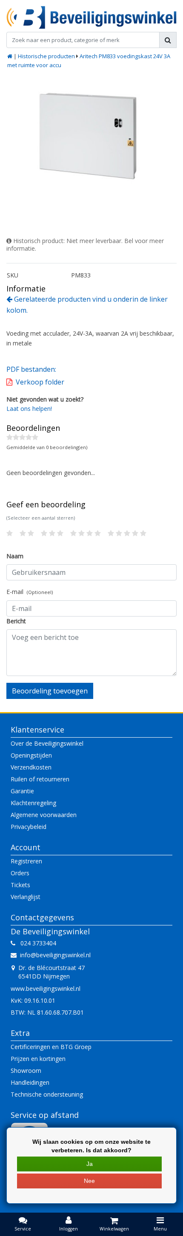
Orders (20, 873)
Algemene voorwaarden (44, 815)
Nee (89, 1180)
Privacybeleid (28, 827)
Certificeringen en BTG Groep (51, 1047)
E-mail (29, 592)
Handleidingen (30, 1082)
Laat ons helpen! (29, 408)
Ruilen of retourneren (40, 779)
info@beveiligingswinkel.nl (55, 955)
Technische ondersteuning (47, 1094)
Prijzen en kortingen (38, 1059)
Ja (89, 1163)
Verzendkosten (31, 767)
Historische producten (46, 56)
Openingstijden (31, 755)
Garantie (22, 791)
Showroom (26, 1070)
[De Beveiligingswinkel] (91, 17)
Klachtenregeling (33, 803)
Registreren (26, 861)
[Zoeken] (168, 40)
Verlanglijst (25, 897)
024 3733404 (35, 943)
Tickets (20, 885)
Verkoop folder (40, 382)
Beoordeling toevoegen (50, 691)
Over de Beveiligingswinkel (47, 743)
